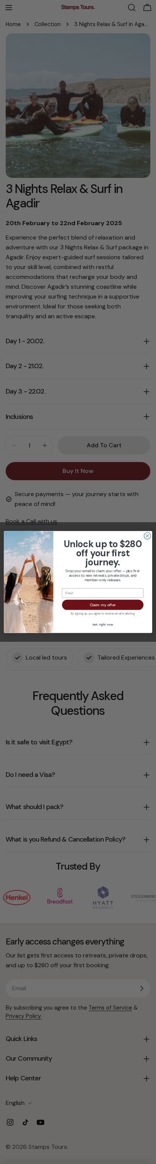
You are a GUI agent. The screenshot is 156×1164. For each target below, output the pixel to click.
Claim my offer (103, 604)
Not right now (102, 624)
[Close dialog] (147, 535)
